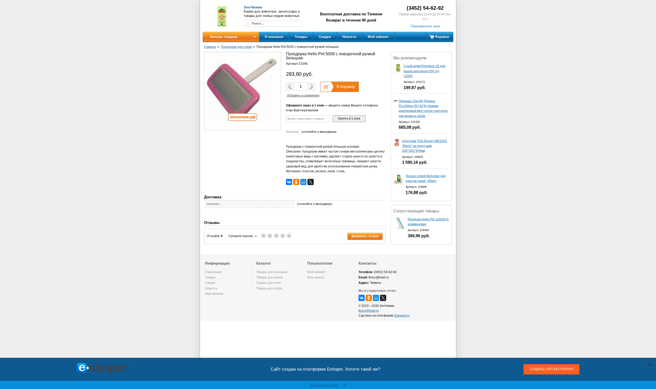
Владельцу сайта (325, 385)
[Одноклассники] (296, 182)
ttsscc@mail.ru (368, 310)
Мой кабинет (378, 37)
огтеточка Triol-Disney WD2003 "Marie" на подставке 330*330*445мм (424, 146)
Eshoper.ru (401, 315)
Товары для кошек (269, 277)
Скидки (325, 37)
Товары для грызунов (271, 272)
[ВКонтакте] (289, 182)
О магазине (274, 37)
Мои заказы (315, 277)
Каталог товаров (224, 37)
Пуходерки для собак (236, 47)
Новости (349, 37)
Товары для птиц (268, 283)
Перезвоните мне (425, 26)
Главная (210, 47)
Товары (301, 37)
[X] (311, 182)
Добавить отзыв (365, 236)
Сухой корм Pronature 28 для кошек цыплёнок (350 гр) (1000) (424, 71)
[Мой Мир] (303, 182)
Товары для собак (269, 288)
